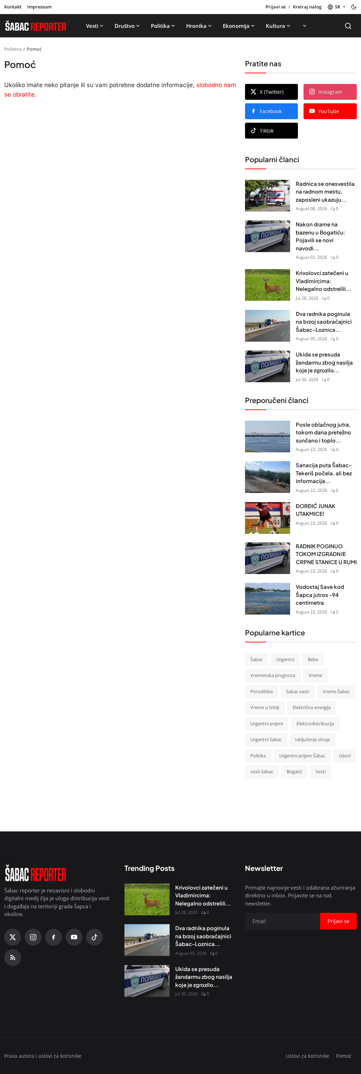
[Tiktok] (94, 937)
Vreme (315, 675)
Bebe (313, 659)
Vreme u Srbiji (264, 707)
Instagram (330, 92)
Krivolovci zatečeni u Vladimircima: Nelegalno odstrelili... (323, 280)
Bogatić (294, 771)
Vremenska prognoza (272, 675)
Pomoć (343, 1055)
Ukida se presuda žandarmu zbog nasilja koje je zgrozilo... (324, 362)
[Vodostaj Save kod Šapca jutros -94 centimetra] (267, 599)
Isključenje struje (312, 739)
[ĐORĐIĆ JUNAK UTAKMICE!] (267, 518)
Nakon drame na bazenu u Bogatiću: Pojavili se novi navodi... (320, 236)
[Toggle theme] (354, 7)
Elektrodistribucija (315, 723)
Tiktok (267, 130)
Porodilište (261, 691)
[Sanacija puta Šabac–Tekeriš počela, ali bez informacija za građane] (267, 477)
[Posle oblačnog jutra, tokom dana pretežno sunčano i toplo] (267, 436)
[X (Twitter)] (12, 937)
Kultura (275, 25)
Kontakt (13, 7)
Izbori (345, 755)
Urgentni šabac (266, 739)
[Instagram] (33, 937)
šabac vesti (297, 691)
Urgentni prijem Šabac (302, 755)
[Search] (348, 26)
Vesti (92, 25)
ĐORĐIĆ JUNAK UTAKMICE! (315, 509)
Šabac (256, 659)
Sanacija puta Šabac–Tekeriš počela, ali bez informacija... (324, 473)
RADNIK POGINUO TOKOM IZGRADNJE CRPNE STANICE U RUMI (326, 554)
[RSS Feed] (12, 957)
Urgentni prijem (266, 723)
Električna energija (312, 707)
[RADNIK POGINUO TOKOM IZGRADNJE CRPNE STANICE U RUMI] (267, 558)
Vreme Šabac (336, 691)
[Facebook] (53, 937)
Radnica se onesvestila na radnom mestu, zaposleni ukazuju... (325, 191)
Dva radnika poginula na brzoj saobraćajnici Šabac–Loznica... (324, 321)
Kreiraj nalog (307, 7)
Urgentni (285, 659)
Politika (160, 25)
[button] (336, 7)
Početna (13, 49)
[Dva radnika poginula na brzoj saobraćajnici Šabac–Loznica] (267, 326)
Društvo (125, 25)
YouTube (328, 111)
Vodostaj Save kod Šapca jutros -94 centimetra (320, 594)
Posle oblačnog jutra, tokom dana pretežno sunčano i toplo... (323, 432)
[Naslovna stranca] (35, 25)
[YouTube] (74, 937)
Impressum (39, 7)
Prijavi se (275, 7)
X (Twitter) (271, 92)
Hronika (196, 25)
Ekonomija (236, 25)
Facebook (271, 111)
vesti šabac (261, 771)
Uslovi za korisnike (307, 1055)
